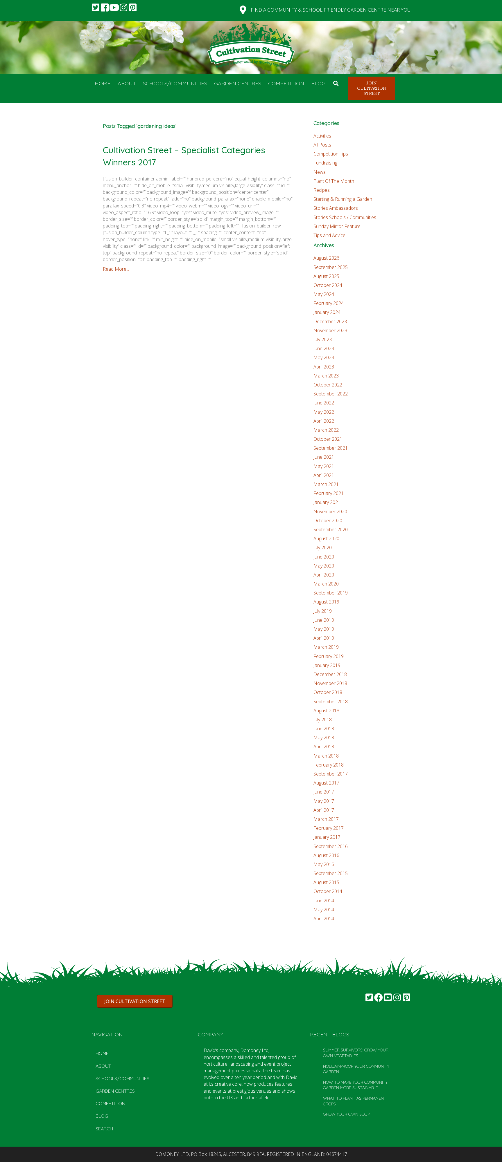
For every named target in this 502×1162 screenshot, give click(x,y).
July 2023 (322, 339)
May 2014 (323, 909)
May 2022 (323, 412)
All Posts (322, 145)
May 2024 (323, 294)
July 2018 (322, 719)
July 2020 (322, 547)
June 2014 (323, 900)
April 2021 (323, 475)
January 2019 (326, 665)
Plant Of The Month (333, 181)
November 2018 (330, 683)
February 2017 (328, 828)
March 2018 (326, 756)
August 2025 (326, 276)
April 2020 (323, 575)
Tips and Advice (329, 235)
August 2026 (326, 258)
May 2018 (323, 737)
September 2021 (330, 448)
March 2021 (326, 484)
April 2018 (323, 746)
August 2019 (326, 602)
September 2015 (330, 873)
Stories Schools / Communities (344, 217)
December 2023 (330, 321)
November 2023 (330, 330)
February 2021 (328, 493)
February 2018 (328, 765)
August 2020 (326, 538)
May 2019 (323, 629)
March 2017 (326, 819)
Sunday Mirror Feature (337, 226)
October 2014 (327, 891)
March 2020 (326, 584)
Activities (322, 136)
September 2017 (330, 774)
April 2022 (323, 421)
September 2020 (330, 529)
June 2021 (323, 457)
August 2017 (326, 783)
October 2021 (327, 439)
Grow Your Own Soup (346, 1114)
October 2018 (327, 692)
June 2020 (323, 557)
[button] (95, 7)
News (319, 172)
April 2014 (323, 918)
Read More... (116, 269)
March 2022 (326, 430)
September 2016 (330, 846)
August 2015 (326, 882)
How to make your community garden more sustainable (355, 1085)
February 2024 (328, 303)
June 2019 (323, 620)
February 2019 (328, 656)
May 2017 (323, 801)
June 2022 (323, 403)
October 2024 (327, 285)
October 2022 (327, 385)
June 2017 (323, 792)
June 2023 (323, 348)
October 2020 (327, 520)
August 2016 (326, 855)
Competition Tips (330, 154)
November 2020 (330, 511)
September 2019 (330, 593)
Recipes (321, 190)
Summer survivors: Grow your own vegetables (355, 1052)
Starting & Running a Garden (342, 199)
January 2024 (326, 312)
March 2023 (326, 376)
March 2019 (326, 647)
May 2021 (323, 466)
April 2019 (323, 638)
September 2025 (330, 267)
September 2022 (330, 394)
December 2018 (330, 674)
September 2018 (330, 701)
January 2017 (326, 837)
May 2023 (323, 357)
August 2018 (326, 710)
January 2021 (326, 502)
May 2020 (323, 566)
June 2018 (323, 728)
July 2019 (322, 611)
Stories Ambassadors (335, 208)
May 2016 (323, 864)
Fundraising (325, 163)
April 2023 (323, 367)
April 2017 (323, 810)
